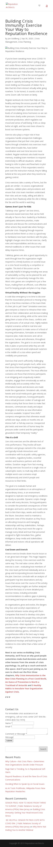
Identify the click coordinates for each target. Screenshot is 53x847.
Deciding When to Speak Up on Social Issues (24, 784)
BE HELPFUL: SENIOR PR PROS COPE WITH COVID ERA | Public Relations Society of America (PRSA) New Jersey (25, 823)
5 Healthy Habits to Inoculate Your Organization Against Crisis (24, 688)
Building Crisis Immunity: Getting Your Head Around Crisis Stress (25, 812)
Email (8, 726)
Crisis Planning (24, 42)
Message (9, 737)
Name (8, 723)
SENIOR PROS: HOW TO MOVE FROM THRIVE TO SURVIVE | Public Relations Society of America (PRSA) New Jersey (25, 806)
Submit (9, 740)
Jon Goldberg (13, 38)
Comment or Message (16, 733)
